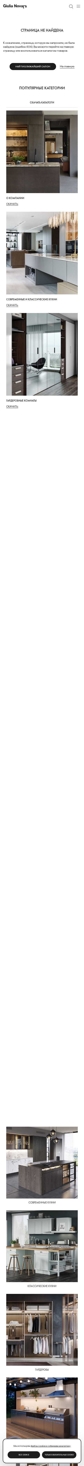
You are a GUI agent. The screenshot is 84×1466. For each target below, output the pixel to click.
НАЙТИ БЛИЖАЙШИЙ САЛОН (32, 66)
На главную (67, 66)
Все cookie (24, 1455)
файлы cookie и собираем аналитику (51, 1446)
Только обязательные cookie (59, 1455)
